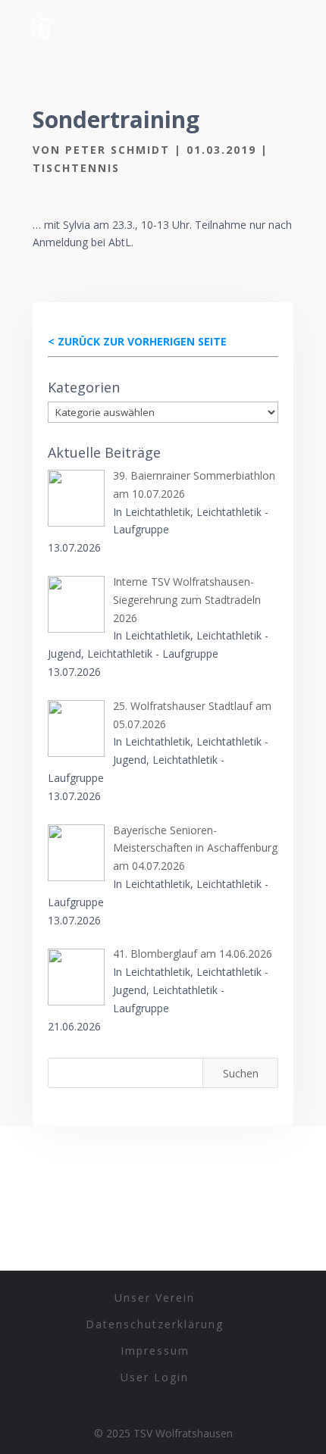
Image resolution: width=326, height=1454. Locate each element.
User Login (155, 1377)
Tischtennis (76, 168)
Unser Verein (154, 1297)
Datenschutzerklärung (155, 1324)
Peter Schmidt (117, 149)
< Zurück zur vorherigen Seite (137, 341)
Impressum (155, 1350)
